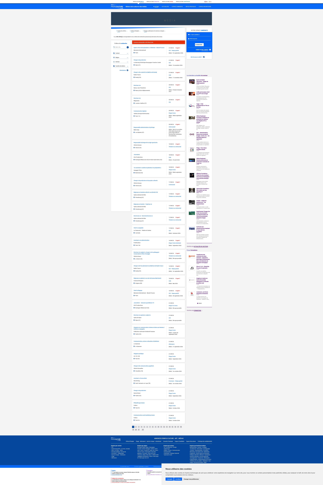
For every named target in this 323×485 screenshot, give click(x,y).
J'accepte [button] (169, 479)
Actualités (165, 6)
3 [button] (200, 303)
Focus (192, 250)
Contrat (117, 53)
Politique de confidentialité (205, 441)
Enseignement (193, 458)
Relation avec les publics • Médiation (199, 461)
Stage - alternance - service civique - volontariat (148, 441)
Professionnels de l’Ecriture (204, 459)
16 (175, 427)
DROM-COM (155, 455)
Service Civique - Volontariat (118, 455)
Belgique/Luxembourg (143, 456)
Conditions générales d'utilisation (141, 466)
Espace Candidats (179, 441)
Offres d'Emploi (130, 441)
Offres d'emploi (135, 31)
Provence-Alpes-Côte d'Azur (145, 455)
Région (117, 57)
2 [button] (199, 303)
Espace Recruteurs (191, 441)
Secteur (117, 61)
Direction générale (204, 456)
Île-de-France (141, 451)
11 (161, 427)
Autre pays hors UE (144, 458)
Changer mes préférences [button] (191, 479)
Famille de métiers (120, 66)
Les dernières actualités (197, 75)
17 (178, 427)
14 (169, 427)
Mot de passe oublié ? (196, 57)
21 (138, 429)
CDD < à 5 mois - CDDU (117, 450)
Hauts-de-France (154, 450)
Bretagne (148, 448)
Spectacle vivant (168, 455)
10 (158, 427)
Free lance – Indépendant (118, 453)
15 (172, 427)
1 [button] (197, 303)
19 (133, 429)
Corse (141, 450)
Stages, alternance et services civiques (154, 31)
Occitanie (144, 453)
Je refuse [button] (178, 479)
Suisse (150, 456)
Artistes (192, 450)
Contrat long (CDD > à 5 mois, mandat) (121, 448)
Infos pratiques (191, 6)
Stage (113, 456)
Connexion (198, 44)
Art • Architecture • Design (170, 447)
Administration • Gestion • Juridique (198, 447)
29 (142, 429)
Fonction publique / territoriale (119, 451)
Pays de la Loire (152, 453)
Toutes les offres (121, 31)
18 (181, 427)
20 (136, 429)
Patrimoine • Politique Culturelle (171, 453)
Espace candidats (177, 6)
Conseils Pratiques (168, 441)
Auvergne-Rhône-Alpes (143, 447)
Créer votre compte (202, 49)
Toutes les (197, 246)
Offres (157, 6)
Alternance (114, 458)
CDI (112, 447)
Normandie (148, 451)
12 (164, 427)
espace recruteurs (205, 6)
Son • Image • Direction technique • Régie (200, 461)
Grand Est (146, 450)
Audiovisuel (167, 448)
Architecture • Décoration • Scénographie (200, 448)
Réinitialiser (123, 70)
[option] (202, 275)
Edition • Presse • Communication (172, 450)
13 (166, 427)
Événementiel (167, 451)
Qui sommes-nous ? (124, 466)
